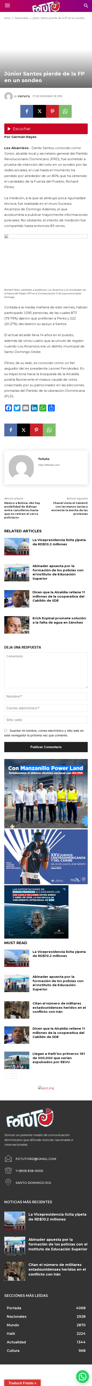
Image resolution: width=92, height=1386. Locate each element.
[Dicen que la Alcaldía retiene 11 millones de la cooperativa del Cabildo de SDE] (16, 599)
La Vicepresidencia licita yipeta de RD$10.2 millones (59, 542)
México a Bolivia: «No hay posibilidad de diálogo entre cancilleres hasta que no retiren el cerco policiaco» (22, 510)
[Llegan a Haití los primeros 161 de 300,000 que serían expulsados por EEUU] (16, 1060)
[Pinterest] (52, 111)
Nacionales (21, 18)
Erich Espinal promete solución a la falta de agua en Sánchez (59, 620)
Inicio (7, 18)
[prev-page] (7, 1076)
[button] (82, 1376)
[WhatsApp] (65, 111)
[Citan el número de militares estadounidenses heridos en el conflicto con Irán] (16, 1010)
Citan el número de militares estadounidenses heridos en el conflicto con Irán (59, 1007)
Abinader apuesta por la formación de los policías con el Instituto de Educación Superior (58, 572)
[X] (39, 111)
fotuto (24, 96)
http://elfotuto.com (49, 464)
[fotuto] (9, 96)
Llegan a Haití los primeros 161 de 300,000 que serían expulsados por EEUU (59, 1058)
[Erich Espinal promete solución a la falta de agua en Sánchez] (16, 625)
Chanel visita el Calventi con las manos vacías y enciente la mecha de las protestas (69, 508)
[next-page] (13, 1076)
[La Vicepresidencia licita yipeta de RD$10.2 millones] (16, 546)
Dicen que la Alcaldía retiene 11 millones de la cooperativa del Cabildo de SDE (59, 596)
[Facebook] (26, 111)
